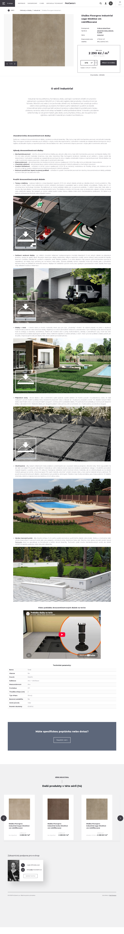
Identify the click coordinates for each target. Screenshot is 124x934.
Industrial (37, 10)
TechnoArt (18, 542)
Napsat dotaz (30, 876)
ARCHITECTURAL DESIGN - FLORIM (105, 31)
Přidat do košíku (108, 63)
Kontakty (69, 3)
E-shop (10, 3)
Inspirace (21, 3)
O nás (42, 3)
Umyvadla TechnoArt (54, 3)
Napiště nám (62, 740)
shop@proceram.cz (34, 870)
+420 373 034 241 (33, 865)
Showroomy (32, 3)
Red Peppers (112, 895)
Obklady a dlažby (26, 10)
